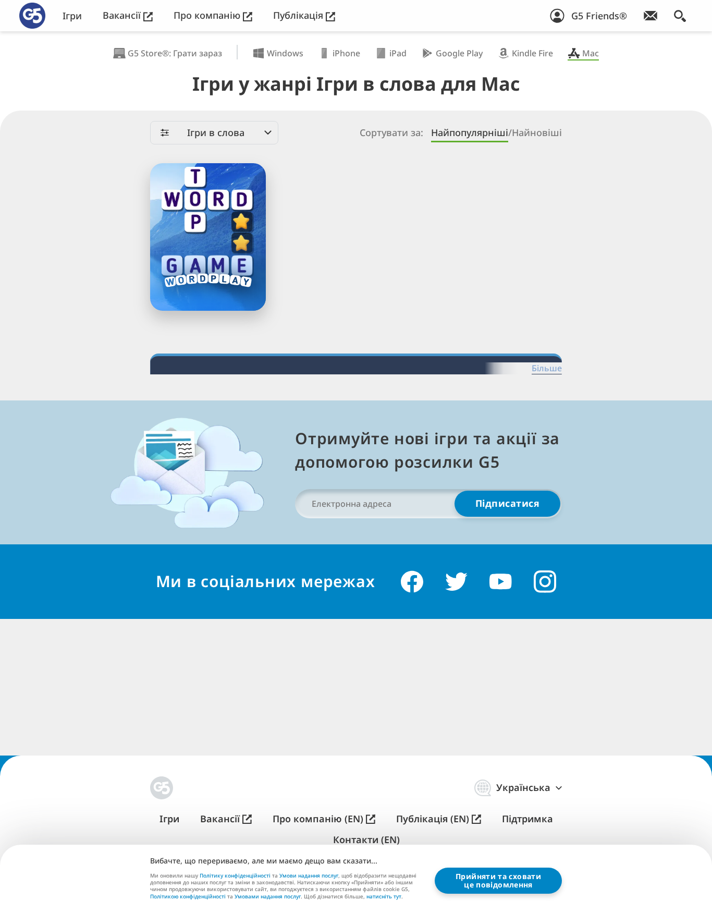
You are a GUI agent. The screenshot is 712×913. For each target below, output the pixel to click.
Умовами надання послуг (268, 896)
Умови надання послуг (308, 875)
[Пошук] (680, 16)
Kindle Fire (532, 53)
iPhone (346, 53)
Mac (590, 53)
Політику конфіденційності (235, 875)
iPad (398, 53)
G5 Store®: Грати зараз (175, 53)
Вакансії (123, 15)
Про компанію (208, 15)
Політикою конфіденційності (188, 896)
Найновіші (537, 132)
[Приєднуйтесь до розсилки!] (650, 15)
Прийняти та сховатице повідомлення (498, 880)
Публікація (299, 15)
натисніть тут (383, 897)
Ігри (72, 15)
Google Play (459, 53)
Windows (285, 53)
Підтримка (527, 819)
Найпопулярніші (469, 132)
